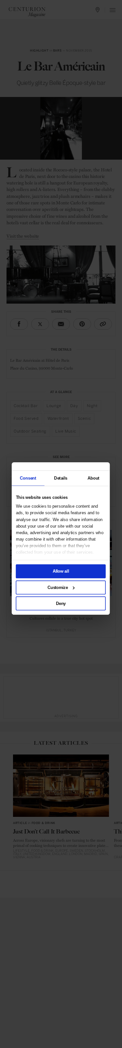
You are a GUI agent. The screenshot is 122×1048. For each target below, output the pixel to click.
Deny (60, 603)
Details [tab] (60, 478)
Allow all (60, 571)
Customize (57, 587)
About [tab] (93, 478)
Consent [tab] (28, 478)
